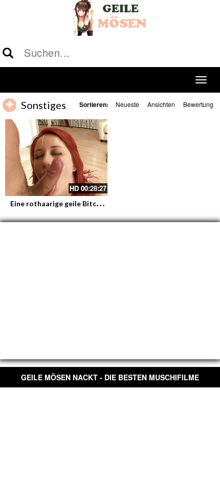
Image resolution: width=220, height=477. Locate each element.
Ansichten (161, 104)
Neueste (127, 104)
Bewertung (198, 104)
